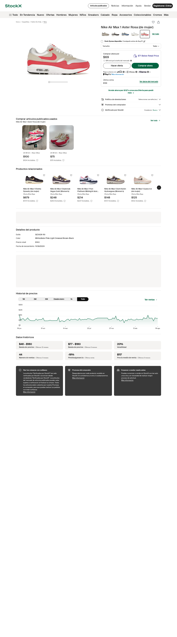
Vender (147, 5)
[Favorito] (153, 22)
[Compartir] (158, 22)
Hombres (61, 14)
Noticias (115, 5)
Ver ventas (150, 299)
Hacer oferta (117, 65)
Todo (15, 14)
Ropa (114, 14)
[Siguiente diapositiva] (159, 188)
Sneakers (93, 14)
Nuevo (40, 14)
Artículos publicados (98, 6)
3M (35, 299)
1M (24, 299)
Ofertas (50, 14)
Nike (45, 22)
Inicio (18, 22)
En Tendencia (27, 14)
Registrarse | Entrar (162, 5)
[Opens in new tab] (123, 72)
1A (71, 299)
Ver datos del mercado (149, 81)
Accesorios (125, 14)
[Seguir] (44, 175)
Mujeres (73, 14)
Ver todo (155, 34)
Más (166, 14)
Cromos (157, 14)
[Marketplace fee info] (131, 61)
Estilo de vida (36, 22)
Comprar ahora (145, 65)
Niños (83, 14)
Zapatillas (25, 22)
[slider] (49, 82)
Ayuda (138, 5)
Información (128, 6)
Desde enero (59, 299)
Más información (118, 74)
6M (46, 299)
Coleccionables (142, 14)
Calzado (105, 14)
